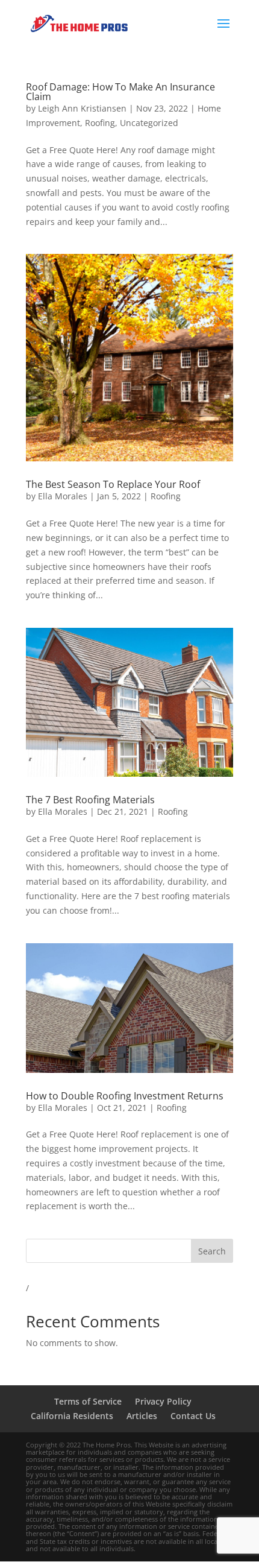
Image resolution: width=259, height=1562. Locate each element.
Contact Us (193, 1415)
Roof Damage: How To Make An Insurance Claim (120, 91)
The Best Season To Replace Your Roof (113, 484)
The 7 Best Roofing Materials (90, 799)
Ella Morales (62, 496)
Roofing (100, 122)
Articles (141, 1415)
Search (212, 1251)
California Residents (72, 1415)
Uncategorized (149, 122)
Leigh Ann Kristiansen (82, 108)
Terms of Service (88, 1401)
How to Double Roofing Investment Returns (124, 1095)
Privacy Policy (163, 1401)
